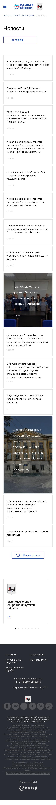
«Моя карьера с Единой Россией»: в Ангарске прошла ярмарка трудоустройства (26, 175)
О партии (11, 654)
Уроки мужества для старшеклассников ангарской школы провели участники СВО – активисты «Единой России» (26, 116)
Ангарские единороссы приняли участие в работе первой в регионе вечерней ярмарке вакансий (26, 202)
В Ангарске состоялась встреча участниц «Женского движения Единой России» (28, 256)
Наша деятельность (24, 15)
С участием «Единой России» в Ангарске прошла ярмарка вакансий (26, 90)
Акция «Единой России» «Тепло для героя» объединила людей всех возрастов (26, 399)
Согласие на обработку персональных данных (28, 773)
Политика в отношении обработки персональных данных (28, 769)
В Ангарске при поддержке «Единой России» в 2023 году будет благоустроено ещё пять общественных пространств (26, 506)
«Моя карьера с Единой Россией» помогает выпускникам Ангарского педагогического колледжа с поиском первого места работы (27, 340)
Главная (7, 15)
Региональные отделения (13, 661)
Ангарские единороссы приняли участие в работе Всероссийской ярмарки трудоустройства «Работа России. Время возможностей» (25, 147)
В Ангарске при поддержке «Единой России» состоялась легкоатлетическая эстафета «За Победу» (28, 65)
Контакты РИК (38, 659)
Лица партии (37, 654)
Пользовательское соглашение (28, 763)
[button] (15, 628)
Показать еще (31, 555)
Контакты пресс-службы (15, 669)
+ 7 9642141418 (28, 682)
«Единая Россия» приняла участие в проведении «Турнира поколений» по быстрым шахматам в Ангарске (27, 229)
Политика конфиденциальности (28, 765)
